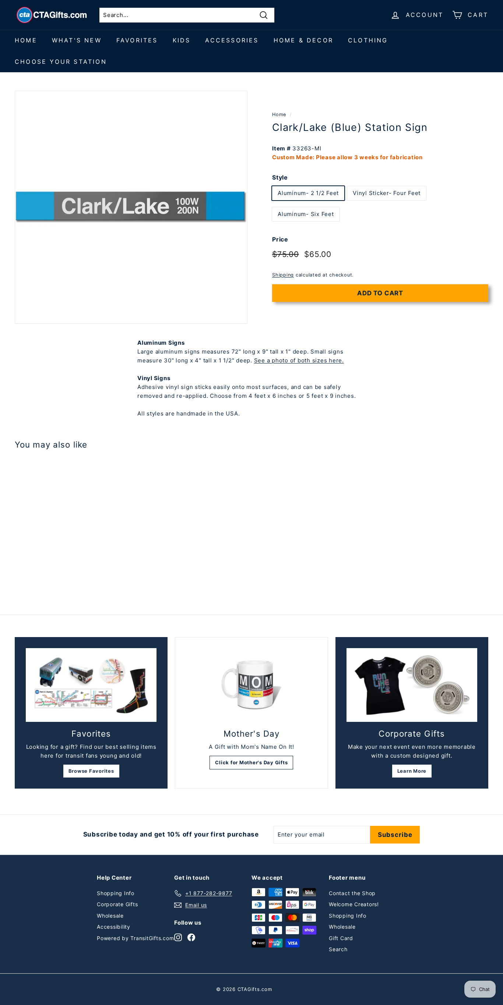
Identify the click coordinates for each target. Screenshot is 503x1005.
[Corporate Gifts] (412, 685)
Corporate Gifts (117, 904)
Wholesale (110, 915)
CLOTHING (368, 40)
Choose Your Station (61, 61)
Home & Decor (303, 40)
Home (26, 40)
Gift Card (341, 938)
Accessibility (113, 927)
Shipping (283, 275)
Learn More (412, 771)
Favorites (137, 40)
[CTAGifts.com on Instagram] (178, 937)
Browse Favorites (91, 771)
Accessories (231, 40)
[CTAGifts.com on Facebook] (191, 937)
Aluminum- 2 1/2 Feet (308, 193)
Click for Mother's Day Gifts (251, 762)
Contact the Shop (352, 893)
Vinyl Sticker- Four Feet (387, 193)
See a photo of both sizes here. (299, 360)
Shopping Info (115, 893)
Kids (182, 40)
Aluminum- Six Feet (306, 214)
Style (280, 177)
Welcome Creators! (354, 904)
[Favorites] (91, 685)
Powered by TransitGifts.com (135, 938)
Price (280, 239)
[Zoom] (131, 207)
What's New (77, 40)
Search (338, 949)
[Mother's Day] (251, 685)
